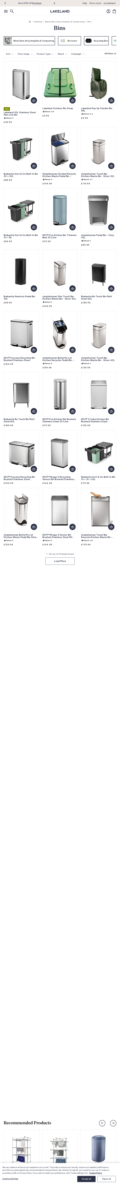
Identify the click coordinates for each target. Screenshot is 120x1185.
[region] (60, 1174)
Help (84, 3)
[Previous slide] (102, 1123)
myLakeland (109, 3)
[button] (7, 3)
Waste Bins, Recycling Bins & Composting (65, 22)
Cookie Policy (95, 1173)
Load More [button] (60, 561)
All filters (108, 53)
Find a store (95, 3)
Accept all (86, 1179)
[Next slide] (113, 1123)
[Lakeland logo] (60, 11)
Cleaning (38, 22)
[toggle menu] (6, 11)
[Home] (30, 22)
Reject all (106, 1179)
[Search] (11, 11)
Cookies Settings (10, 1179)
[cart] (114, 11)
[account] (108, 11)
